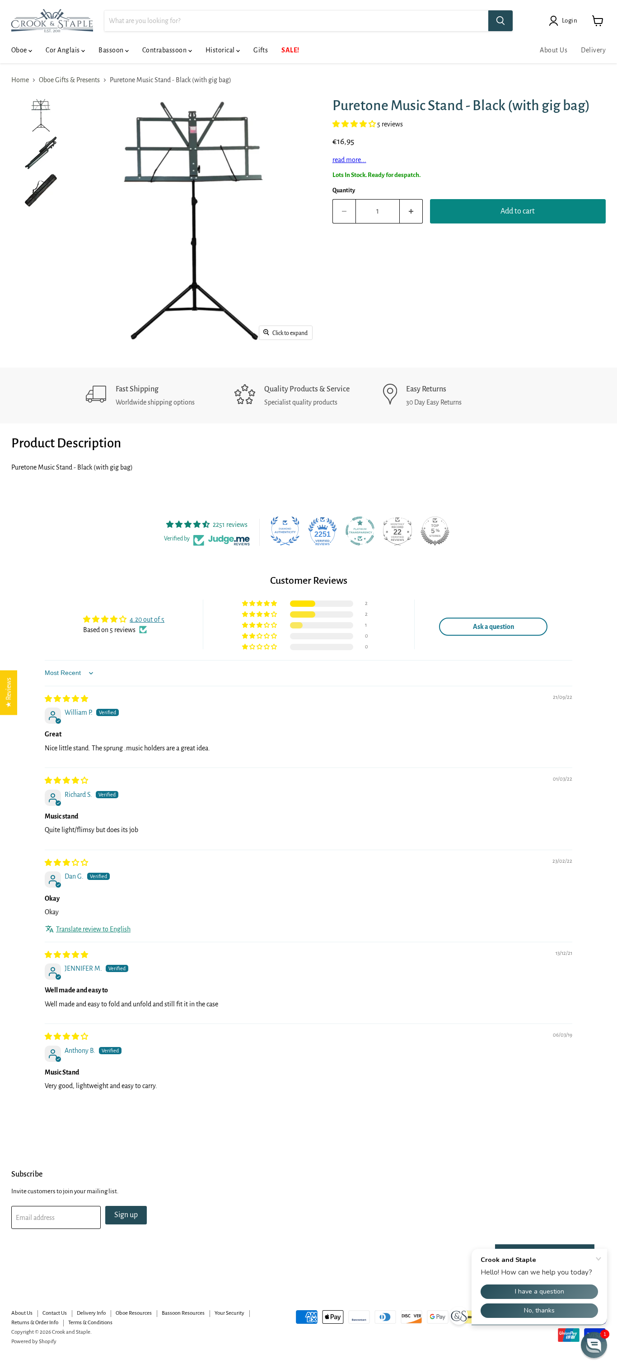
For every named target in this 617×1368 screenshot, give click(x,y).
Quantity (343, 190)
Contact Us (54, 1313)
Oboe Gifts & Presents (69, 80)
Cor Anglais (63, 50)
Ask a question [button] (493, 626)
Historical (221, 50)
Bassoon (111, 50)
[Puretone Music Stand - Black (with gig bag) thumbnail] (41, 115)
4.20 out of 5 (147, 619)
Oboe (19, 50)
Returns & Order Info (34, 1323)
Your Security (229, 1313)
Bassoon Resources (183, 1313)
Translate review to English (93, 929)
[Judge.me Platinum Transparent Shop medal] (360, 530)
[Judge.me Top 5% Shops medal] (435, 530)
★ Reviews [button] (8, 693)
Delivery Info (91, 1313)
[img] (66, 699)
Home (20, 80)
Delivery (593, 50)
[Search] (500, 20)
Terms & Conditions (90, 1323)
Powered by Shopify (33, 1342)
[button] (354, 124)
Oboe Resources (134, 1313)
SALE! (290, 50)
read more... (349, 159)
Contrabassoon (165, 50)
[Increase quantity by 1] (411, 211)
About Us (553, 50)
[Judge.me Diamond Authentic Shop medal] (285, 530)
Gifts (260, 50)
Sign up (126, 1215)
